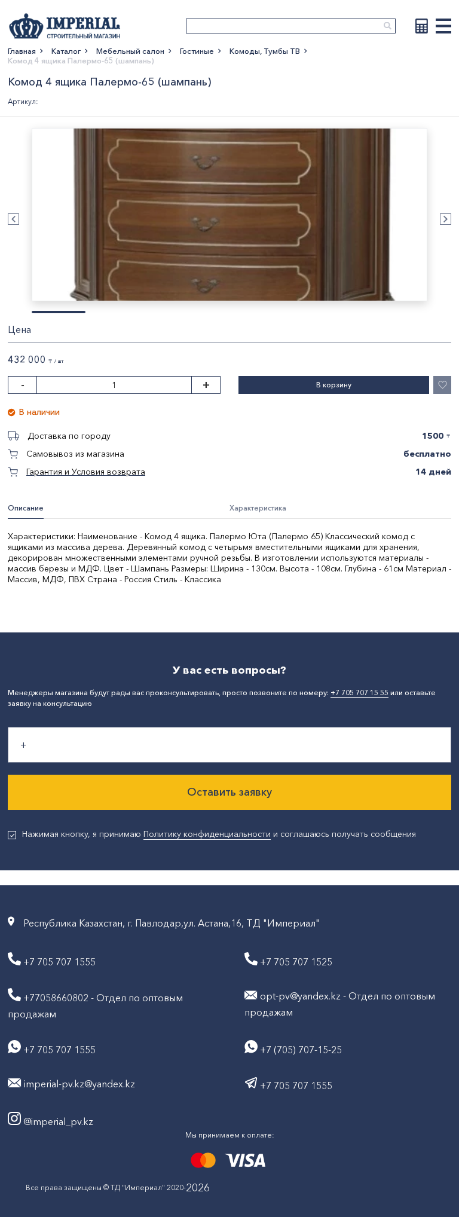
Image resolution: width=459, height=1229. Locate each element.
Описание (26, 507)
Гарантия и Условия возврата (85, 471)
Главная (22, 51)
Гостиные (197, 51)
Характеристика (258, 507)
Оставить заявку (229, 792)
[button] (13, 219)
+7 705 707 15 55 (359, 692)
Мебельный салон (130, 51)
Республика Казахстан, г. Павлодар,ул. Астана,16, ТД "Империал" (171, 923)
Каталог (66, 51)
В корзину (333, 384)
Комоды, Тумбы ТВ (265, 51)
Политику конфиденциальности (207, 833)
